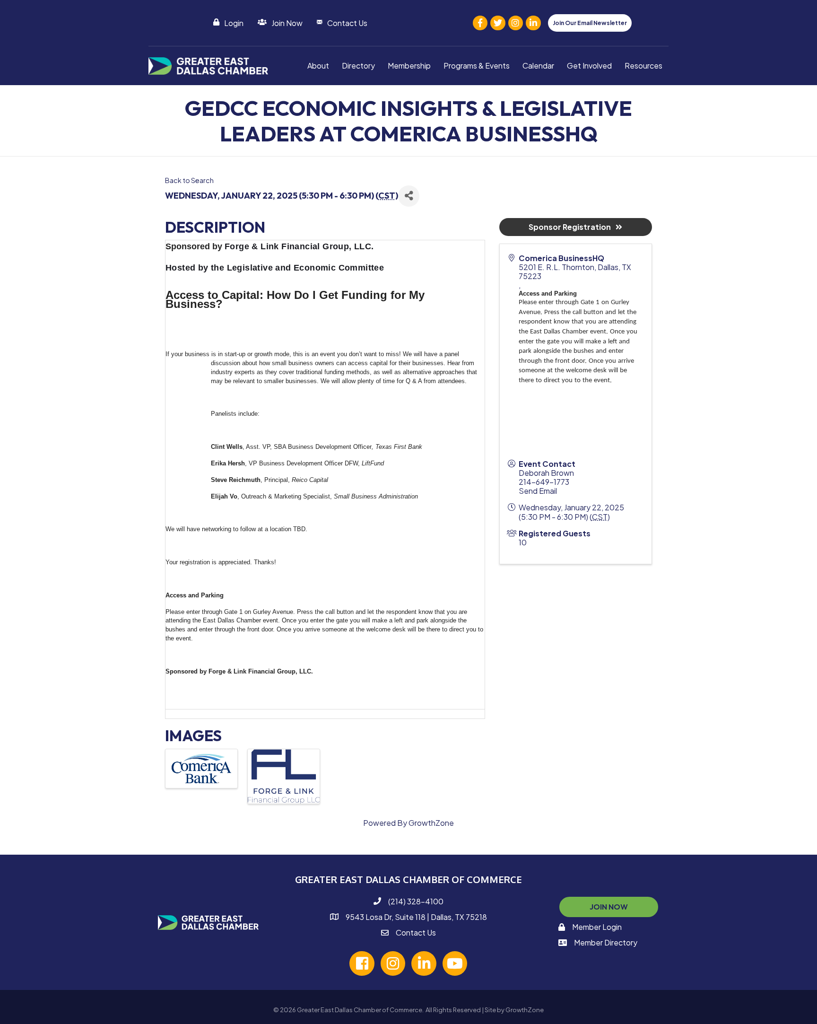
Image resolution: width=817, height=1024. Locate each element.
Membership (409, 65)
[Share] (408, 196)
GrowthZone (431, 823)
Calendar (538, 65)
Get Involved (589, 65)
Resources (643, 65)
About (318, 65)
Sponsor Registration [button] (570, 227)
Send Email (538, 491)
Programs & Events (476, 65)
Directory (358, 65)
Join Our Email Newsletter (590, 22)
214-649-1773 (544, 482)
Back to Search (189, 180)
